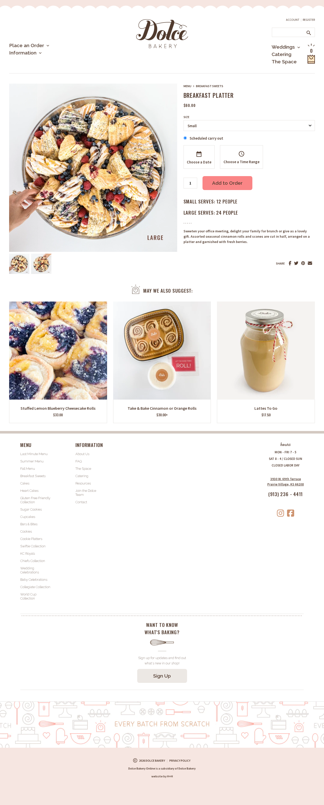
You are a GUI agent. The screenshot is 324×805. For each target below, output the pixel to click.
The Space (284, 61)
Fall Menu (27, 469)
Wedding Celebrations (29, 570)
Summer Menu (33, 72)
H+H (162, 776)
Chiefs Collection (32, 561)
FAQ (78, 461)
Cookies (26, 531)
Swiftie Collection (33, 546)
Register (309, 20)
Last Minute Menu (36, 62)
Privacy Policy (179, 760)
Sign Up (162, 676)
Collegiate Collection (35, 587)
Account (292, 20)
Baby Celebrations (33, 580)
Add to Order (227, 183)
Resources (83, 483)
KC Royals (27, 553)
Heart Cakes (29, 491)
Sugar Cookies (31, 509)
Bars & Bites (28, 524)
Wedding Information (279, 68)
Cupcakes (27, 517)
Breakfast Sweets (209, 86)
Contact (81, 502)
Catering (281, 54)
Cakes (24, 483)
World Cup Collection (28, 596)
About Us (28, 69)
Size (186, 117)
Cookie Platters (31, 539)
